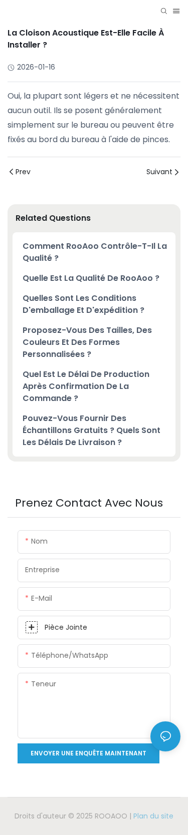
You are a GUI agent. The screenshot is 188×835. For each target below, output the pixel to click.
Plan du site (153, 816)
